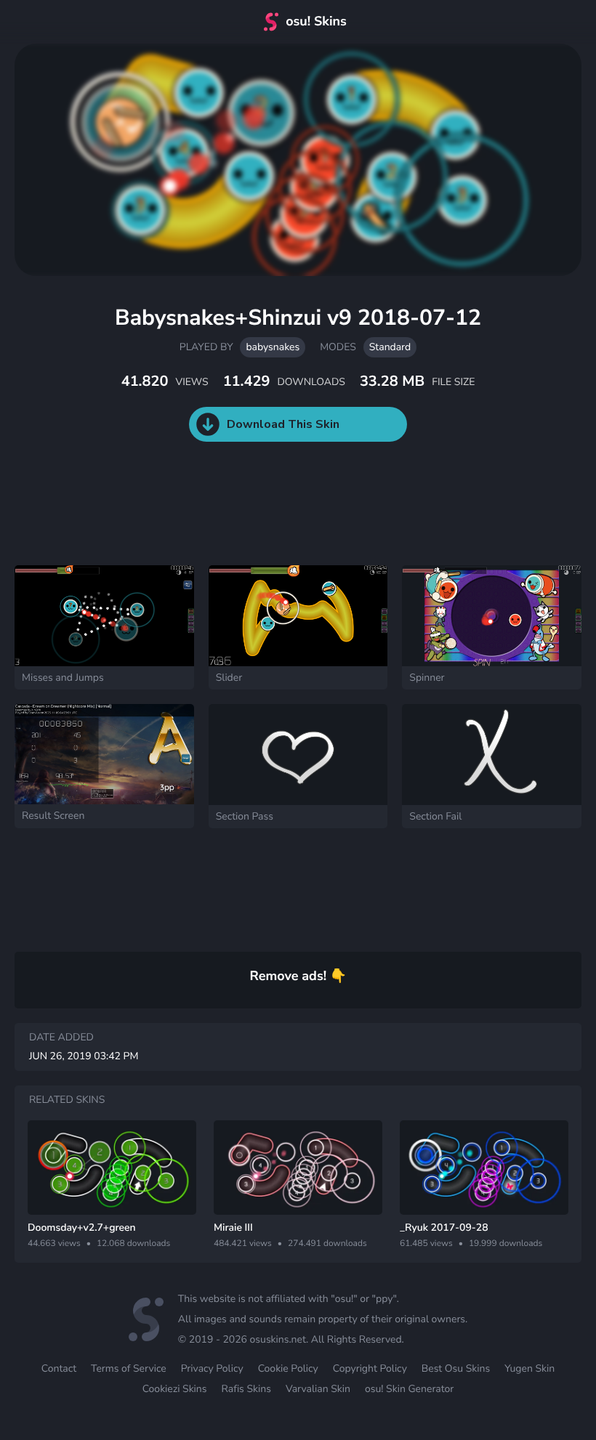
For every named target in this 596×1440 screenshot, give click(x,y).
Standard (390, 347)
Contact (58, 1368)
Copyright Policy (370, 1368)
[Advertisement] (264, 518)
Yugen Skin (529, 1368)
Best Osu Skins (456, 1368)
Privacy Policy (212, 1368)
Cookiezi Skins (174, 1389)
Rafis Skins (246, 1389)
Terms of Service (128, 1368)
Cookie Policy (288, 1368)
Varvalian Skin (318, 1389)
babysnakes (272, 347)
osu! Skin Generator (409, 1389)
